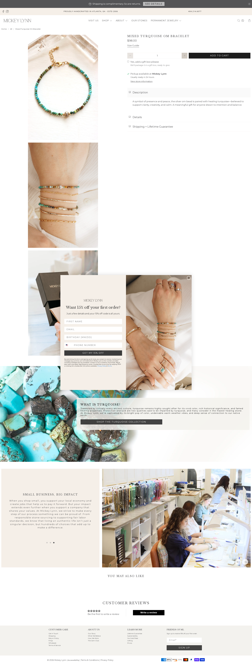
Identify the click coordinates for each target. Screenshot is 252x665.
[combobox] (68, 345)
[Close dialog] (188, 277)
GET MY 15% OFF (93, 353)
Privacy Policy (101, 366)
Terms (110, 366)
